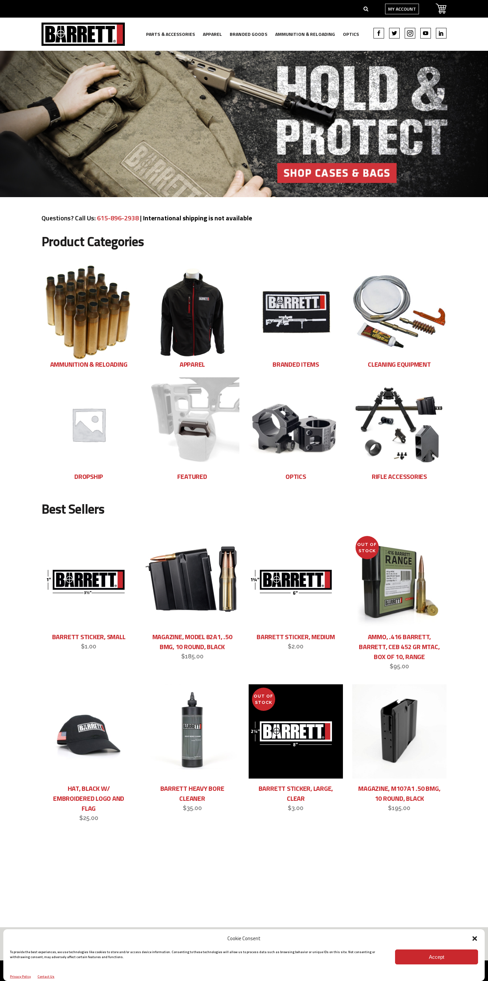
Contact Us (46, 976)
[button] (474, 938)
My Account (402, 8)
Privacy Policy (20, 976)
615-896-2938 (118, 218)
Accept (436, 957)
